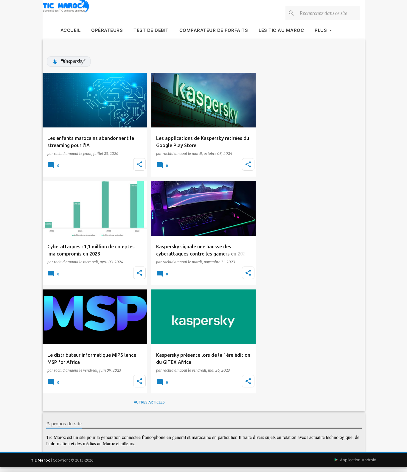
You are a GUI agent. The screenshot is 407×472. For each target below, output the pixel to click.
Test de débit (151, 30)
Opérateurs (107, 30)
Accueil (70, 30)
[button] (139, 164)
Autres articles (149, 402)
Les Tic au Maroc (281, 30)
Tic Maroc (40, 460)
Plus (321, 30)
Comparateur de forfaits (213, 30)
